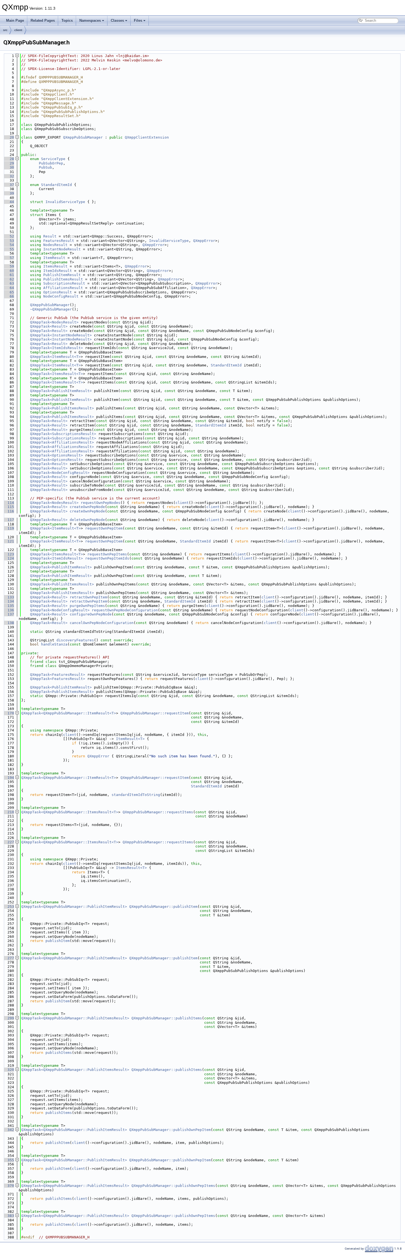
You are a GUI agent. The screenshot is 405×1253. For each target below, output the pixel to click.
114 (8, 503)
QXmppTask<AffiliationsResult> (62, 442)
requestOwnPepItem (104, 528)
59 (8, 266)
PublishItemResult (62, 275)
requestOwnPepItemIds (107, 558)
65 (8, 292)
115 (8, 507)
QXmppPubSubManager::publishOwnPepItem (170, 1130)
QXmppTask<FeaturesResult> (57, 675)
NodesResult (55, 245)
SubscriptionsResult (64, 283)
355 (8, 1160)
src (5, 30)
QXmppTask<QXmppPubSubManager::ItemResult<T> (68, 713)
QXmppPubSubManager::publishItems (166, 1018)
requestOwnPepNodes (100, 503)
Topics (67, 20)
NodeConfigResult (61, 296)
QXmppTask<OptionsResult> (56, 455)
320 (8, 1070)
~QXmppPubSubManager (51, 309)
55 (8, 249)
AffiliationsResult (63, 288)
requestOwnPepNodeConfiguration (125, 610)
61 (8, 275)
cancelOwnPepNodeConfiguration (102, 623)
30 (8, 167)
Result (49, 236)
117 (8, 520)
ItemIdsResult (57, 271)
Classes (117, 20)
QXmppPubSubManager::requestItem (154, 713)
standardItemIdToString (136, 795)
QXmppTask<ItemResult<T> (55, 357)
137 (8, 614)
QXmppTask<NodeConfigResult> (60, 473)
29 (8, 163)
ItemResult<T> (130, 739)
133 (8, 597)
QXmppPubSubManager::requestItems (158, 812)
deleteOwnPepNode (87, 520)
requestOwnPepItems (107, 554)
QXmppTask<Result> (49, 326)
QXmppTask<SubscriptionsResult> (63, 434)
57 (8, 258)
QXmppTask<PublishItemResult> (61, 391)
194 (8, 778)
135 (8, 606)
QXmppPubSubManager (83, 137)
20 (8, 137)
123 (8, 554)
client (18, 30)
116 (8, 511)
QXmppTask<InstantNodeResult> (61, 335)
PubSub (45, 167)
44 (8, 202)
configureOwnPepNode (91, 614)
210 (8, 812)
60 (8, 271)
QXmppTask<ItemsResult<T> (56, 374)
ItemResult (54, 258)
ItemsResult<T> (131, 868)
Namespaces (90, 20)
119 (8, 528)
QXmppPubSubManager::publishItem (163, 906)
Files (138, 20)
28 (8, 159)
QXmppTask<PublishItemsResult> (62, 408)
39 (8, 193)
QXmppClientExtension (147, 137)
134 (8, 601)
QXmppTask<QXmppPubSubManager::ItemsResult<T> (69, 812)
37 (8, 185)
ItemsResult (55, 266)
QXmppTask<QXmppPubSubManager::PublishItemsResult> (75, 1018)
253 (8, 906)
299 (8, 1018)
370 (8, 1186)
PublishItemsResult (63, 279)
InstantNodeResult (62, 249)
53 (8, 241)
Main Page (15, 20)
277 (8, 958)
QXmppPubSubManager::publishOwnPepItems (173, 1186)
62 (8, 279)
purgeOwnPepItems (87, 606)
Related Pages (43, 20)
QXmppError (204, 241)
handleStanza (54, 644)
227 (8, 842)
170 (8, 713)
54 (8, 245)
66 (8, 296)
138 (8, 623)
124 (8, 558)
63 (8, 283)
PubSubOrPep (51, 163)
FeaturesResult (58, 241)
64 (8, 288)
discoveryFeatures (75, 640)
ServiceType (53, 159)
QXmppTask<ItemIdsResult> (56, 348)
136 (8, 610)
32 (8, 176)
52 (8, 236)
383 (8, 1216)
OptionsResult (57, 292)
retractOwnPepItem (88, 597)
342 (8, 1130)
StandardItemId (56, 185)
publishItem (57, 941)
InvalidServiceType (65, 202)
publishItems (58, 1053)
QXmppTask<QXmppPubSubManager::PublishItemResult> (74, 906)
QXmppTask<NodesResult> (54, 322)
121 (8, 541)
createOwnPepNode (87, 507)
